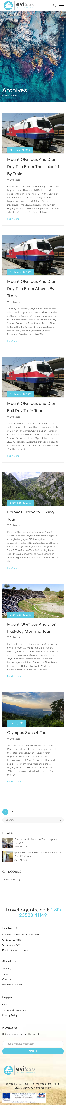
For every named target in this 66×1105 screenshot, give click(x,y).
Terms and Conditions (14, 1010)
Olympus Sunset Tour (27, 733)
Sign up (33, 1051)
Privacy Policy (9, 1015)
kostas (16, 180)
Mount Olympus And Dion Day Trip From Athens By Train (31, 289)
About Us (7, 969)
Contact (6, 979)
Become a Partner (12, 985)
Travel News (8, 880)
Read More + (14, 219)
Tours (5, 974)
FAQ (4, 1005)
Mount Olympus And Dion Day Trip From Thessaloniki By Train (33, 167)
